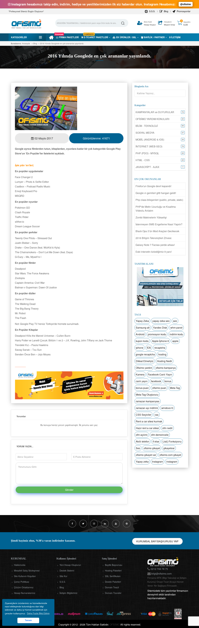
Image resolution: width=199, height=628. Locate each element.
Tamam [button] (28, 620)
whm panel (176, 327)
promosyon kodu (157, 334)
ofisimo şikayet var (146, 455)
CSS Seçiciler (143, 414)
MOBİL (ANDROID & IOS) (150, 139)
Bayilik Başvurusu (113, 564)
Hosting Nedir (164, 361)
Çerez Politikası (21, 581)
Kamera (140, 374)
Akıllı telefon (142, 441)
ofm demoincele (160, 435)
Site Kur (63, 576)
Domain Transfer (113, 593)
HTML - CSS (143, 160)
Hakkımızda (19, 564)
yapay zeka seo (161, 321)
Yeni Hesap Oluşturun (70, 564)
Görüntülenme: (96, 138)
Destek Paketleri (113, 581)
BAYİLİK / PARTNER (154, 37)
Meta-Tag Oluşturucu (147, 394)
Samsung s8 (143, 327)
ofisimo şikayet (152, 448)
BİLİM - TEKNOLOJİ (147, 126)
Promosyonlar (183, 11)
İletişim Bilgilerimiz (68, 593)
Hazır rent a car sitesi (147, 428)
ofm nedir (167, 428)
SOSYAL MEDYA (145, 132)
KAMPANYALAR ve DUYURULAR (155, 112)
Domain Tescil (112, 587)
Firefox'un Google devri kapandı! (153, 186)
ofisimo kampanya (166, 368)
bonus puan (142, 388)
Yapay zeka (142, 461)
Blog (165, 11)
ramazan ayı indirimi (147, 408)
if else (156, 441)
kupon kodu (142, 341)
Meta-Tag (175, 388)
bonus (167, 381)
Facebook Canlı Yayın (160, 374)
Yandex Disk (160, 327)
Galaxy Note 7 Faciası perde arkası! (155, 245)
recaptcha (159, 347)
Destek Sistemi (67, 570)
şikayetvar (169, 448)
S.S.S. (151, 11)
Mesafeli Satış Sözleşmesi (26, 570)
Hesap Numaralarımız (24, 593)
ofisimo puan (159, 388)
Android (140, 334)
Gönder (69, 490)
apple (175, 341)
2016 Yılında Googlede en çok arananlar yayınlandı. (62, 43)
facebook (156, 381)
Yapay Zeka (142, 321)
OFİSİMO (114, 624)
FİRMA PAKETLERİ (67, 37)
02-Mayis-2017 (43, 138)
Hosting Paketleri (113, 570)
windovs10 (167, 408)
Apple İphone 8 (160, 341)
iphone (139, 347)
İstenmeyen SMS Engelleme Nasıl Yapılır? (159, 224)
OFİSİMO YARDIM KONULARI (152, 119)
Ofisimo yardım (144, 368)
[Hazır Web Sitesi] (69, 385)
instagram (171, 461)
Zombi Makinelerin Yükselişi (151, 217)
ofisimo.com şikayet (170, 455)
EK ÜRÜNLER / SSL (126, 37)
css (156, 414)
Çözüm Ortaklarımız (23, 587)
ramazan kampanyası (147, 401)
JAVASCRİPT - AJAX (147, 167)
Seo (138, 448)
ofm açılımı (142, 435)
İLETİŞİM (175, 37)
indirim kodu (176, 334)
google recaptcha (145, 354)
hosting (162, 354)
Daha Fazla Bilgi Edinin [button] (38, 613)
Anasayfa (26, 43)
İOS (149, 347)
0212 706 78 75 (159, 569)
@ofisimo (185, 4)
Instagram (157, 461)
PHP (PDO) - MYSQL (147, 153)
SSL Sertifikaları (112, 576)
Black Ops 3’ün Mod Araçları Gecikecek (157, 231)
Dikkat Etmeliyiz (144, 361)
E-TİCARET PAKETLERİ (95, 37)
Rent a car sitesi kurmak (149, 421)
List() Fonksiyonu (172, 441)
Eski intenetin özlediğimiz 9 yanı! (154, 251)
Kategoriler (19, 37)
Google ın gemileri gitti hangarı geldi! (156, 193)
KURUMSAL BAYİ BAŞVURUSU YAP (157, 541)
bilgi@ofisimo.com (161, 573)
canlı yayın (142, 381)
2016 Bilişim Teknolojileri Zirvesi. (154, 238)
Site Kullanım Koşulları (25, 576)
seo (175, 321)
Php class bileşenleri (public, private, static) (159, 200)
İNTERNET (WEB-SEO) (149, 146)
